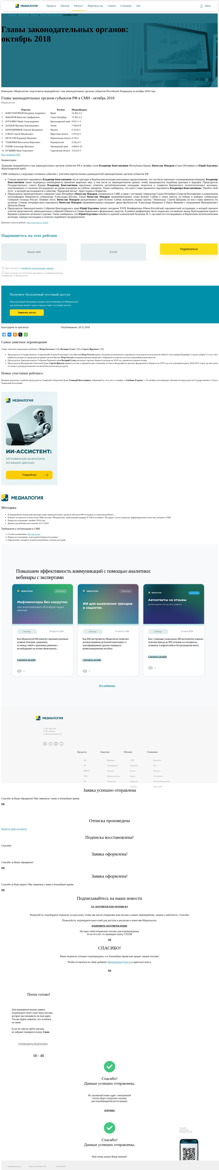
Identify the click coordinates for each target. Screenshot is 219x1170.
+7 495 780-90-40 (49, 729)
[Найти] (191, 6)
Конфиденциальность (14, 1166)
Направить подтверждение (109, 926)
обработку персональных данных (38, 268)
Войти (208, 6)
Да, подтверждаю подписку (109, 907)
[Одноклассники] (15, 334)
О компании (125, 6)
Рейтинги (78, 6)
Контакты (156, 760)
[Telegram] (4, 334)
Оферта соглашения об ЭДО (37, 1166)
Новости (156, 771)
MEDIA (86, 771)
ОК (3, 804)
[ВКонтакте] (9, 334)
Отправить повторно (33, 1044)
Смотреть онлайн (26, 660)
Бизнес (132, 771)
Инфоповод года (95, 6)
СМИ (132, 760)
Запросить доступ (27, 312)
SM (85, 760)
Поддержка (111, 781)
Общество (134, 781)
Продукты (51, 6)
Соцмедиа (134, 765)
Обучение (64, 6)
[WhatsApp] (26, 334)
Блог (138, 6)
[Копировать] (50, 222)
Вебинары (110, 760)
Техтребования (61, 1166)
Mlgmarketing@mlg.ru (119, 962)
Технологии (158, 776)
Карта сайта (157, 786)
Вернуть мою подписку (14, 829)
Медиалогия (33, 534)
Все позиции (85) (10, 154)
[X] (20, 334)
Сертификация (112, 765)
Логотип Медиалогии (161, 781)
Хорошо (109, 1110)
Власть (132, 776)
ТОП (85, 776)
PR (85, 765)
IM (85, 781)
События (111, 6)
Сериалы (133, 786)
